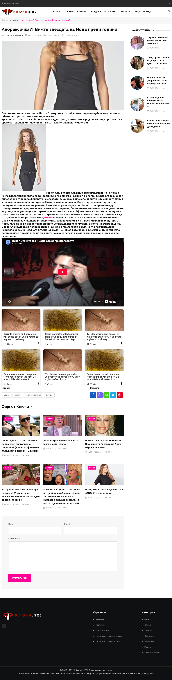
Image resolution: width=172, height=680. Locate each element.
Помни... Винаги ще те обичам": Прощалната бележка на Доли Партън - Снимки (104, 444)
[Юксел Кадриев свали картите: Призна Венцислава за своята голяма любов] (137, 104)
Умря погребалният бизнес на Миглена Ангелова (157, 40)
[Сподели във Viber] (100, 395)
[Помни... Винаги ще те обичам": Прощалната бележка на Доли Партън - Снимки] (104, 425)
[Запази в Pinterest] (120, 395)
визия (17, 395)
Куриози (81, 11)
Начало (57, 11)
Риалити (125, 11)
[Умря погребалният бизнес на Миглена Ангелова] (62, 425)
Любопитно (110, 11)
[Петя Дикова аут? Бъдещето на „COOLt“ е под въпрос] (104, 474)
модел (7, 395)
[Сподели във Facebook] (93, 395)
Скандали (95, 11)
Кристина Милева (13, 35)
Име (11, 524)
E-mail (67, 524)
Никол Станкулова (33, 395)
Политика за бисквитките (108, 642)
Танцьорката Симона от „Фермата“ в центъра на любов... (158, 60)
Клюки (68, 11)
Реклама (100, 619)
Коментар (14, 538)
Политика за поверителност (109, 636)
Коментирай (19, 578)
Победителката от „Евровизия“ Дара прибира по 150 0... (157, 80)
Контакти (100, 625)
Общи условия (102, 631)
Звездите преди (142, 11)
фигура (49, 395)
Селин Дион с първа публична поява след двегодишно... (158, 123)
